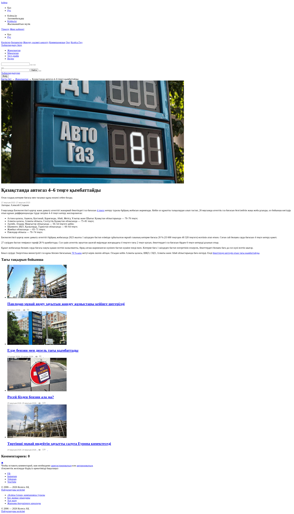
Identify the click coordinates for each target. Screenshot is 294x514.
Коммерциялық (57, 42)
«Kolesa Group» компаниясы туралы (26, 495)
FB (8, 473)
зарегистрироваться (61, 465)
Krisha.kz (12, 21)
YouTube (11, 482)
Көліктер (6, 42)
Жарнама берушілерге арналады (24, 503)
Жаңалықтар (14, 50)
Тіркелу (5, 29)
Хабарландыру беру (11, 45)
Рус (9, 10)
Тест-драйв (13, 56)
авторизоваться (85, 465)
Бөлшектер (17, 42)
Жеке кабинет (17, 29)
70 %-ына (77, 253)
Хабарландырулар (10, 73)
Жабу (5, 76)
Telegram (11, 479)
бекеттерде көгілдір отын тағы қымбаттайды (236, 253)
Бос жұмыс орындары (18, 498)
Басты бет (6, 79)
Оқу (68, 42)
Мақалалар (13, 53)
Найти (34, 70)
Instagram (12, 476)
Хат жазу (12, 500)
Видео (10, 58)
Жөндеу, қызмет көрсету (36, 42)
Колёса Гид (76, 42)
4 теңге (100, 210)
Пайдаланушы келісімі (13, 490)
